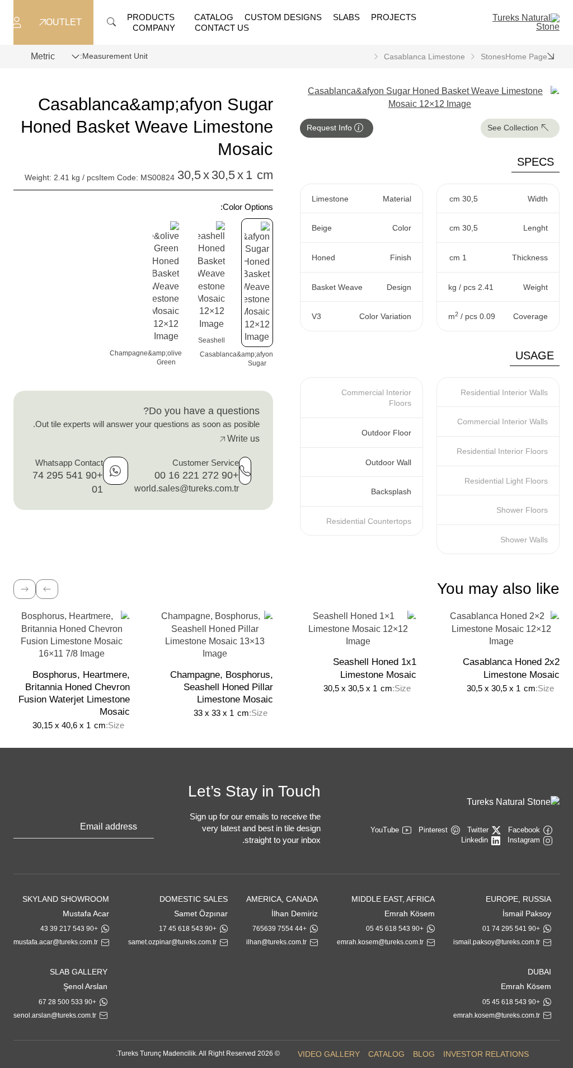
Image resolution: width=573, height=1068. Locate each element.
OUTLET (64, 22)
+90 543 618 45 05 (395, 929)
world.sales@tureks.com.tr (186, 488)
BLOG (424, 1054)
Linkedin (474, 840)
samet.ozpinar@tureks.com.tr (172, 942)
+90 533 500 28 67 (67, 1002)
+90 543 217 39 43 (69, 929)
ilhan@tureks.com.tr (276, 942)
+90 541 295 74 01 (511, 929)
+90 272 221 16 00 (196, 475)
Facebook (524, 830)
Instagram (524, 840)
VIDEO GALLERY (329, 1054)
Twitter (478, 830)
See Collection (514, 127)
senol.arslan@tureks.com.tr (54, 1015)
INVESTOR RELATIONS (486, 1054)
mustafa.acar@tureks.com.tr (55, 942)
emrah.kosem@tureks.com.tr (380, 942)
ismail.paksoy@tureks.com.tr (496, 942)
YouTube (384, 830)
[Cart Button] (5, 21)
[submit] (148, 829)
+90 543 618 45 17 (188, 929)
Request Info (330, 127)
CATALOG (386, 1054)
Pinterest (433, 830)
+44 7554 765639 (279, 929)
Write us (242, 438)
